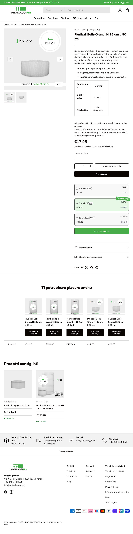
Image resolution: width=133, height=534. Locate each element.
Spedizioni (53, 18)
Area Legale (111, 502)
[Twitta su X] (86, 267)
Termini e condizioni (114, 471)
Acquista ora (101, 174)
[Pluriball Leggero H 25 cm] (18, 384)
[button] (127, 10)
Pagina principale (10, 24)
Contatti (107, 2)
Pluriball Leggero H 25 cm (16, 405)
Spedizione (79, 146)
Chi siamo (71, 471)
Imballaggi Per (121, 2)
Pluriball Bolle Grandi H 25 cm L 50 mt (32, 24)
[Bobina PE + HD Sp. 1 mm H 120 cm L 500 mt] (50, 384)
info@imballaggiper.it (92, 135)
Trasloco (65, 18)
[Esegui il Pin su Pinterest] (96, 267)
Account (90, 471)
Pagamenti (110, 476)
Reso (107, 497)
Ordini (89, 476)
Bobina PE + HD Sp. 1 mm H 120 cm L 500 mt (50, 407)
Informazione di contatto (117, 492)
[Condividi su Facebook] (91, 267)
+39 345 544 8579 (13, 482)
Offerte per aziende (81, 18)
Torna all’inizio (66, 452)
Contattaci (71, 476)
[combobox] (76, 10)
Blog (97, 18)
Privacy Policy (112, 487)
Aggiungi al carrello (112, 166)
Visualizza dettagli (33, 332)
